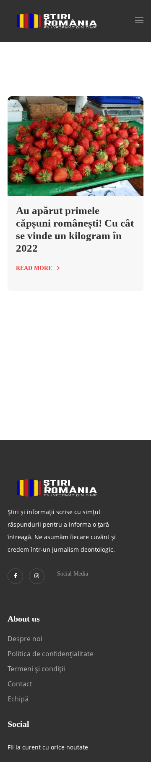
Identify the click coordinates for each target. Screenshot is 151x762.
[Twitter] (15, 576)
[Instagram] (36, 576)
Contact (21, 683)
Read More (34, 268)
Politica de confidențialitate (51, 653)
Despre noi (25, 638)
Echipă (18, 698)
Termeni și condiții (36, 668)
